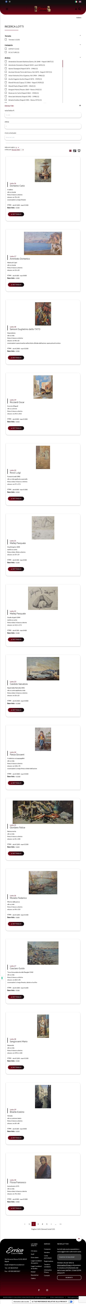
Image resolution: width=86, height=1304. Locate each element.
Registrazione (48, 1261)
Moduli (33, 1272)
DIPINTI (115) (13, 49)
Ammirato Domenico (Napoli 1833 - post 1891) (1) (26, 65)
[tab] (12, 39)
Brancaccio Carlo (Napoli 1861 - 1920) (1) (23, 93)
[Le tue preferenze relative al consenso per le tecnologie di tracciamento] (2, 978)
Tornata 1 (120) (14, 40)
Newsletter (34, 1275)
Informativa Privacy (64, 1265)
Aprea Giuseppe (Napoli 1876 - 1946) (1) (23, 68)
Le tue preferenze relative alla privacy (49, 1301)
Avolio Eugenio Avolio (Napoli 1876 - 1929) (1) (25, 79)
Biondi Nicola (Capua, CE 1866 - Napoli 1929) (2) (26, 82)
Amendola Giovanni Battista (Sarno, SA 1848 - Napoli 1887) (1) (30, 61)
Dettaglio (17, 214)
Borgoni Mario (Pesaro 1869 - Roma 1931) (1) (25, 89)
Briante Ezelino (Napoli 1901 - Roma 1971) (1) (25, 100)
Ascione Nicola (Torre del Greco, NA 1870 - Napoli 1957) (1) (30, 72)
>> (60, 1224)
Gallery (33, 1278)
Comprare (47, 1249)
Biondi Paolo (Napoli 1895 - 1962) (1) (21, 86)
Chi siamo (34, 1251)
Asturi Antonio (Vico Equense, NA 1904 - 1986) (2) (26, 75)
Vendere (47, 1252)
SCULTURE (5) (13, 52)
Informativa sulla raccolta (21, 1301)
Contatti (47, 1275)
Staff (32, 1254)
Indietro (78, 17)
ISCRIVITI (69, 1277)
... (55, 1224)
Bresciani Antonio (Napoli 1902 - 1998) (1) (23, 96)
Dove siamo (34, 1257)
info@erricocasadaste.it (16, 1265)
